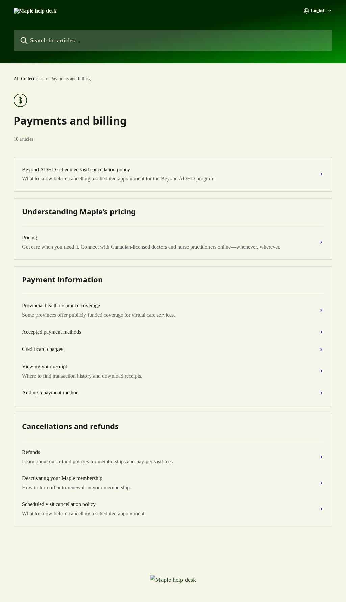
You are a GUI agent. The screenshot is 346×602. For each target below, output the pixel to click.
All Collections (28, 78)
